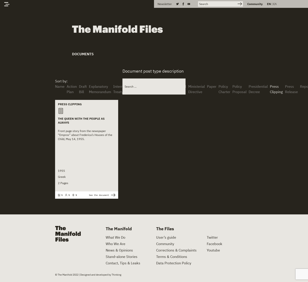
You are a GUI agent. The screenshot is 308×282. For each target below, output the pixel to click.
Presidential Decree (258, 89)
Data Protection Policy (173, 263)
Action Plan (72, 89)
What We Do (115, 237)
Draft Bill (83, 89)
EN (269, 4)
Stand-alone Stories (121, 257)
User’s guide (166, 237)
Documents (83, 54)
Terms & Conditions (171, 257)
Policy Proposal (239, 89)
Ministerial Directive (196, 89)
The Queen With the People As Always (81, 120)
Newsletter (165, 4)
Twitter (212, 237)
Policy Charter (224, 89)
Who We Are (115, 244)
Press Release (291, 89)
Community (255, 4)
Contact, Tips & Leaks (123, 263)
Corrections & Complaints (176, 250)
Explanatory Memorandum (100, 89)
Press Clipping (276, 89)
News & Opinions (119, 250)
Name (60, 86)
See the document (99, 195)
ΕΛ (275, 4)
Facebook (214, 244)
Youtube (213, 250)
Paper (211, 86)
